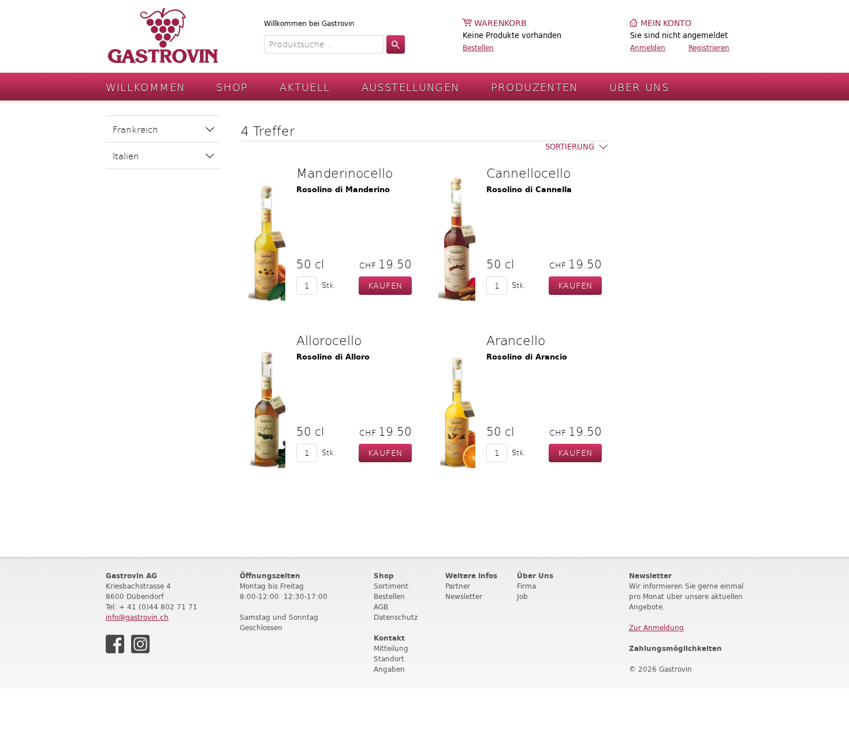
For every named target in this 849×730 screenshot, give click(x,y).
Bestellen (478, 47)
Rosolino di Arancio (526, 357)
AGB (381, 606)
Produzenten (534, 87)
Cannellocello (528, 172)
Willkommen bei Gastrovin (309, 23)
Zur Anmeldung (656, 627)
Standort (389, 658)
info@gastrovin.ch (137, 617)
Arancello (515, 340)
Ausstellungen (411, 87)
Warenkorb (500, 23)
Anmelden (647, 47)
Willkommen (145, 87)
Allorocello (329, 340)
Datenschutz (396, 617)
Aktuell (305, 87)
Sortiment (391, 586)
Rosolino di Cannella (529, 190)
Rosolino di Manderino (343, 190)
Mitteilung (391, 648)
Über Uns (639, 87)
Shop (232, 87)
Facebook (115, 644)
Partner (457, 586)
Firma (526, 586)
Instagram (140, 644)
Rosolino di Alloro (333, 357)
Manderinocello (344, 172)
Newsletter (463, 596)
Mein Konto (666, 23)
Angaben (389, 669)
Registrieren (708, 47)
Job (522, 596)
